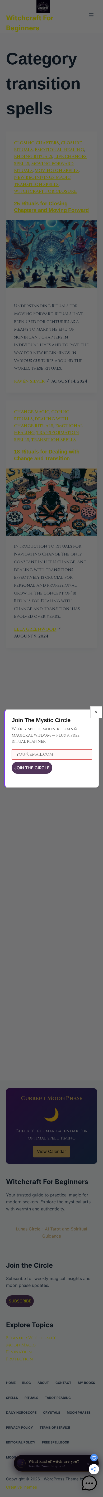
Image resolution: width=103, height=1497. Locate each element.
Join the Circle (32, 767)
